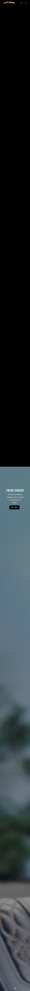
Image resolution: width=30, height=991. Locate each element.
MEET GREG (14, 507)
